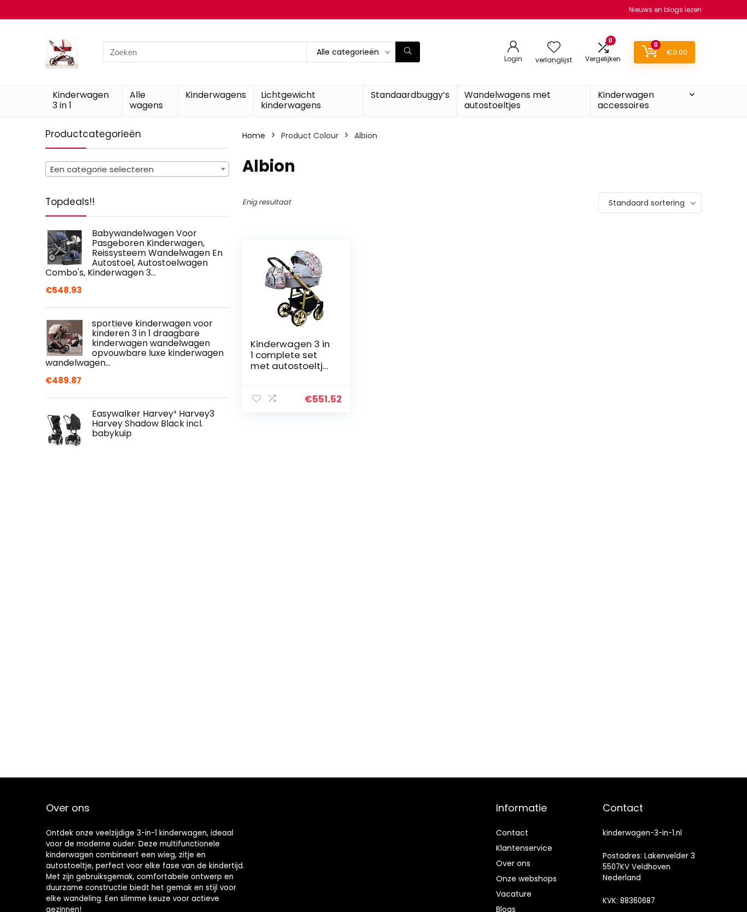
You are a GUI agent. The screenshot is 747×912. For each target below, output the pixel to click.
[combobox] (137, 169)
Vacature (514, 893)
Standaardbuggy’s (410, 95)
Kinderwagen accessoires (626, 100)
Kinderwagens (215, 95)
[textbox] (137, 169)
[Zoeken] (407, 52)
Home (253, 135)
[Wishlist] (554, 48)
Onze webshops (526, 878)
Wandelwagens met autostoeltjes (507, 100)
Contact (512, 832)
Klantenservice (524, 848)
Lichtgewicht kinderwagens (291, 100)
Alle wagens (146, 100)
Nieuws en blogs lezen (665, 9)
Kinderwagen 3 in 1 (80, 100)
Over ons (513, 863)
